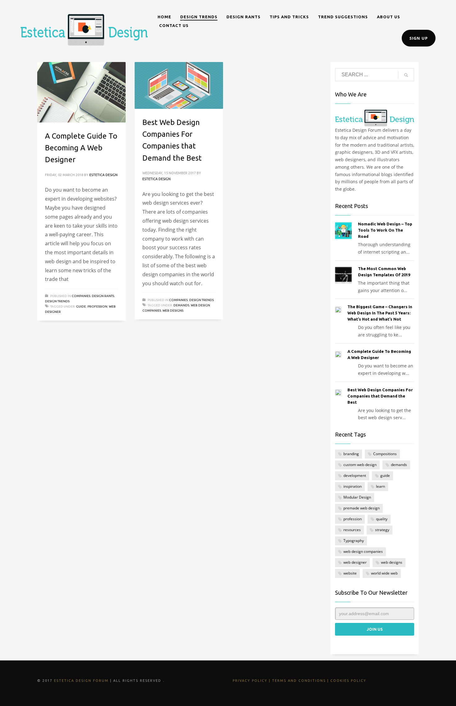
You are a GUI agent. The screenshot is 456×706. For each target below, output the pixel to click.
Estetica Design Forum (81, 680)
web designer (355, 562)
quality (381, 519)
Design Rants (103, 296)
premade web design (361, 508)
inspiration (352, 486)
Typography (353, 540)
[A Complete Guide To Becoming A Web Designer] (81, 92)
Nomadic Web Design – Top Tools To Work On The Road (385, 230)
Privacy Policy (250, 680)
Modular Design (357, 497)
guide (81, 306)
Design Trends (57, 301)
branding (351, 453)
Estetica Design (103, 175)
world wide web (384, 573)
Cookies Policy (348, 680)
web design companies (363, 551)
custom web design (360, 464)
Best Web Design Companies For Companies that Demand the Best (380, 396)
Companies (81, 296)
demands (181, 305)
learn (380, 486)
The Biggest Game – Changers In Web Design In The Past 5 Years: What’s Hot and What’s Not (379, 312)
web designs (173, 310)
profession (97, 306)
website (350, 573)
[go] (406, 75)
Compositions (385, 453)
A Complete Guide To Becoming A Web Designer (81, 148)
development (354, 475)
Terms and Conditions (299, 680)
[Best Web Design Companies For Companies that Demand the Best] (178, 85)
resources (352, 529)
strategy (382, 529)
